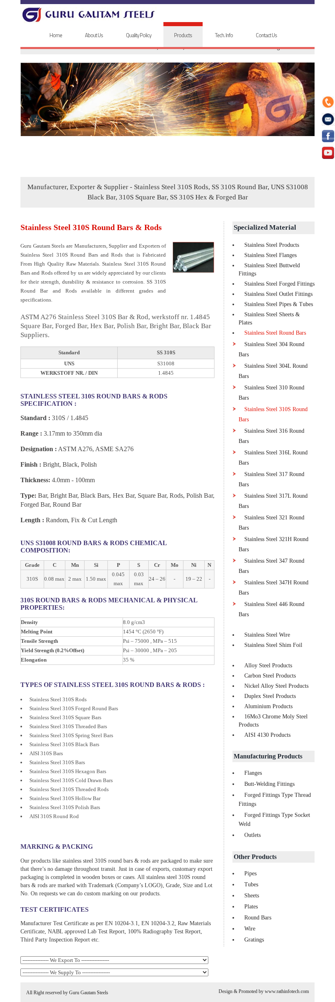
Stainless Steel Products (271, 245)
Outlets (252, 835)
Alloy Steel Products (268, 665)
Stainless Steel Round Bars (275, 333)
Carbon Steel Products (270, 676)
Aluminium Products (268, 706)
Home (55, 35)
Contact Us (266, 35)
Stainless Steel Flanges (270, 255)
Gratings (254, 940)
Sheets (251, 895)
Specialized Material (265, 227)
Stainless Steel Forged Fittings (279, 284)
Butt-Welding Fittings (269, 784)
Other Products (255, 856)
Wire (249, 929)
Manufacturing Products (268, 756)
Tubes (251, 884)
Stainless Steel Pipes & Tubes (278, 304)
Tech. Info (224, 35)
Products (183, 35)
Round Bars (257, 918)
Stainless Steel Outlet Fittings (278, 294)
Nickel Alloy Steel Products (276, 686)
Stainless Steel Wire (267, 635)
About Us (94, 35)
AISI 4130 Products (267, 735)
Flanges (253, 773)
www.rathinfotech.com (287, 991)
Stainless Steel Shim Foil (273, 645)
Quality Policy (138, 35)
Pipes (250, 873)
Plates (251, 907)
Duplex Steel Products (270, 696)
